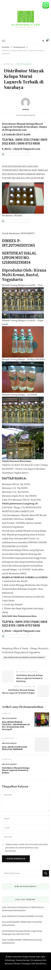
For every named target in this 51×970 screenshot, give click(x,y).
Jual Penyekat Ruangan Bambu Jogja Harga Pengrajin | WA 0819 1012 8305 (22, 932)
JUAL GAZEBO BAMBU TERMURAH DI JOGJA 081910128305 (22, 941)
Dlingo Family (28, 957)
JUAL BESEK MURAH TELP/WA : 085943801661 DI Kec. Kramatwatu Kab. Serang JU (16, 726)
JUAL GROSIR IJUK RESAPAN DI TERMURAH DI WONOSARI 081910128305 (23, 909)
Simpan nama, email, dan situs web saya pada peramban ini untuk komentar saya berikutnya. (26, 847)
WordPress (41, 963)
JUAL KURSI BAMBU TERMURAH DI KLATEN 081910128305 (22, 923)
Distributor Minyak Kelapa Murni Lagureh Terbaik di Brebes (16, 770)
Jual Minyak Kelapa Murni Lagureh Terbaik (24, 657)
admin (25, 109)
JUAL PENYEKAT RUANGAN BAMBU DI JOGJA (22, 916)
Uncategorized (24, 64)
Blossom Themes (13, 963)
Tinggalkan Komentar (25, 115)
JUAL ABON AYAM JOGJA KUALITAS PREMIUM (14, 748)
